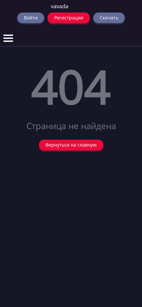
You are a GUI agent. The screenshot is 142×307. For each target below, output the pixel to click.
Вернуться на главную (71, 145)
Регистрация (68, 17)
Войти (31, 17)
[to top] (127, 267)
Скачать (109, 17)
